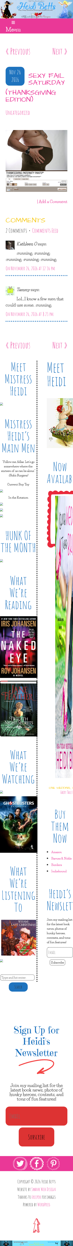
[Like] (6, 123)
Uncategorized (18, 112)
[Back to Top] (36, 1225)
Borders (56, 864)
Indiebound (59, 871)
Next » (59, 51)
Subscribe (57, 962)
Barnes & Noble (61, 858)
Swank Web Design (43, 1189)
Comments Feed (45, 230)
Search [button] (18, 987)
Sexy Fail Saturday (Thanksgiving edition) (35, 88)
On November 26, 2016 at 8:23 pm (30, 314)
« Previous (18, 51)
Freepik (36, 1197)
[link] (36, 1171)
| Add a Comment (52, 201)
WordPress (43, 1204)
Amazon (56, 851)
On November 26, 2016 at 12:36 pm (30, 268)
